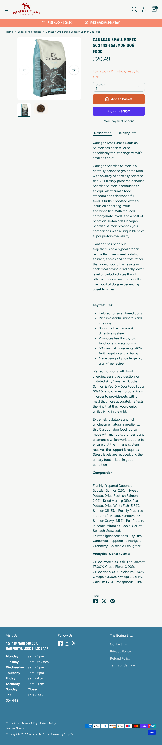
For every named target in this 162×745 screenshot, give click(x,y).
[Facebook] (60, 643)
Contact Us (118, 644)
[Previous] (24, 70)
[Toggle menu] (6, 9)
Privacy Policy (120, 651)
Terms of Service (122, 665)
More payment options (119, 121)
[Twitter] (73, 643)
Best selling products (29, 31)
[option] (57, 23)
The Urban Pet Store (38, 734)
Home (9, 31)
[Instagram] (67, 643)
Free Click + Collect (60, 22)
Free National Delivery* (105, 22)
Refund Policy (120, 658)
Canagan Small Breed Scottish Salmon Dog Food (73, 31)
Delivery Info (127, 133)
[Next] (74, 70)
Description (102, 133)
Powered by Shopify (61, 734)
